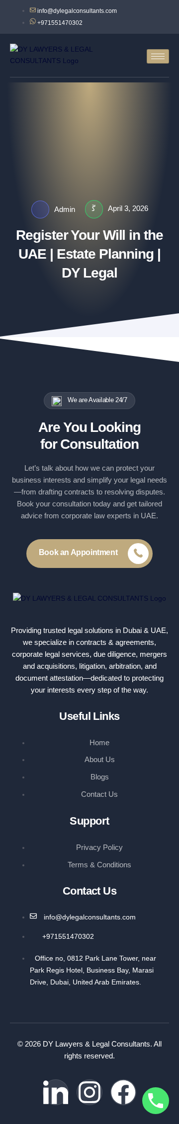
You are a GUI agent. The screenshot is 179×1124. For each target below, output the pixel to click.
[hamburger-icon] (158, 56)
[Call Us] (155, 1100)
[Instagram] (89, 1092)
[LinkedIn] (56, 1092)
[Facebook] (123, 1092)
